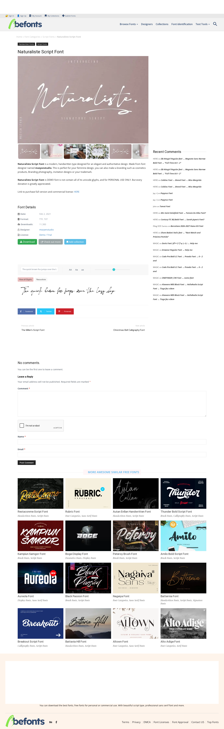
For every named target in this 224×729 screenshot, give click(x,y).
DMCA (147, 722)
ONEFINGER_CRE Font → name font (178, 277)
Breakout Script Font (31, 641)
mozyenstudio (46, 229)
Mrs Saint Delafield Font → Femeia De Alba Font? (183, 213)
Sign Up (21, 16)
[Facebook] (56, 722)
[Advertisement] (176, 93)
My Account (37, 16)
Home (19, 36)
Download (29, 241)
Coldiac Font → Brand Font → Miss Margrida (181, 180)
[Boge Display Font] (88, 536)
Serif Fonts (182, 645)
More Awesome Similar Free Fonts (113, 472)
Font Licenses (161, 722)
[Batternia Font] (183, 578)
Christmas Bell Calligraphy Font (129, 330)
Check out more (52, 241)
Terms (125, 722)
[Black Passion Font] (88, 578)
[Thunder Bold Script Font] (183, 493)
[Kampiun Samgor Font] (40, 536)
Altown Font (120, 641)
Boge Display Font (76, 553)
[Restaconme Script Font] (40, 493)
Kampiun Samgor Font (32, 553)
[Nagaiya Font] (136, 578)
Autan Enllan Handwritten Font (132, 511)
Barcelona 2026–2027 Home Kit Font (187, 226)
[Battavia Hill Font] (88, 623)
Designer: (25, 229)
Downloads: (27, 224)
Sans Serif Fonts (89, 515)
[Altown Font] (136, 623)
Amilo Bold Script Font (174, 553)
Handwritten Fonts (26, 44)
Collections (162, 24)
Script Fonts (49, 36)
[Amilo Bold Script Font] (183, 536)
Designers (147, 24)
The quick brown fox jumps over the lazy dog (68, 290)
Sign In (9, 16)
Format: (24, 219)
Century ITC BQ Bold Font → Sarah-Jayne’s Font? (182, 219)
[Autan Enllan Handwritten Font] (136, 493)
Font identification (182, 24)
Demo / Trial (45, 234)
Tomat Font (165, 206)
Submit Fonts (70, 16)
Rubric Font (72, 511)
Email (21, 449)
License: (24, 234)
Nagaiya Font (121, 596)
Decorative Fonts (73, 557)
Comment (24, 388)
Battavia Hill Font (75, 641)
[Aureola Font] (40, 578)
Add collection (76, 241)
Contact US (197, 722)
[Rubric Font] (88, 493)
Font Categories (32, 36)
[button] (215, 25)
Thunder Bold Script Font (176, 511)
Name (22, 436)
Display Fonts (89, 557)
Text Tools (202, 24)
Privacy (136, 722)
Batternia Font (170, 596)
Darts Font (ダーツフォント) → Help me (180, 243)
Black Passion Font (77, 596)
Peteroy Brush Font (125, 553)
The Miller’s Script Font (32, 330)
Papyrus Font (167, 193)
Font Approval (180, 722)
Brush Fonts (166, 515)
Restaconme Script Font (33, 511)
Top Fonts (213, 722)
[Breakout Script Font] (40, 623)
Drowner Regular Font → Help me (177, 249)
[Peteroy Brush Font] (136, 536)
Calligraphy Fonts (182, 515)
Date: (23, 213)
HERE (76, 191)
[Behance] (50, 722)
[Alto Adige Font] (183, 623)
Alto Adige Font (170, 641)
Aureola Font (26, 596)
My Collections (53, 16)
